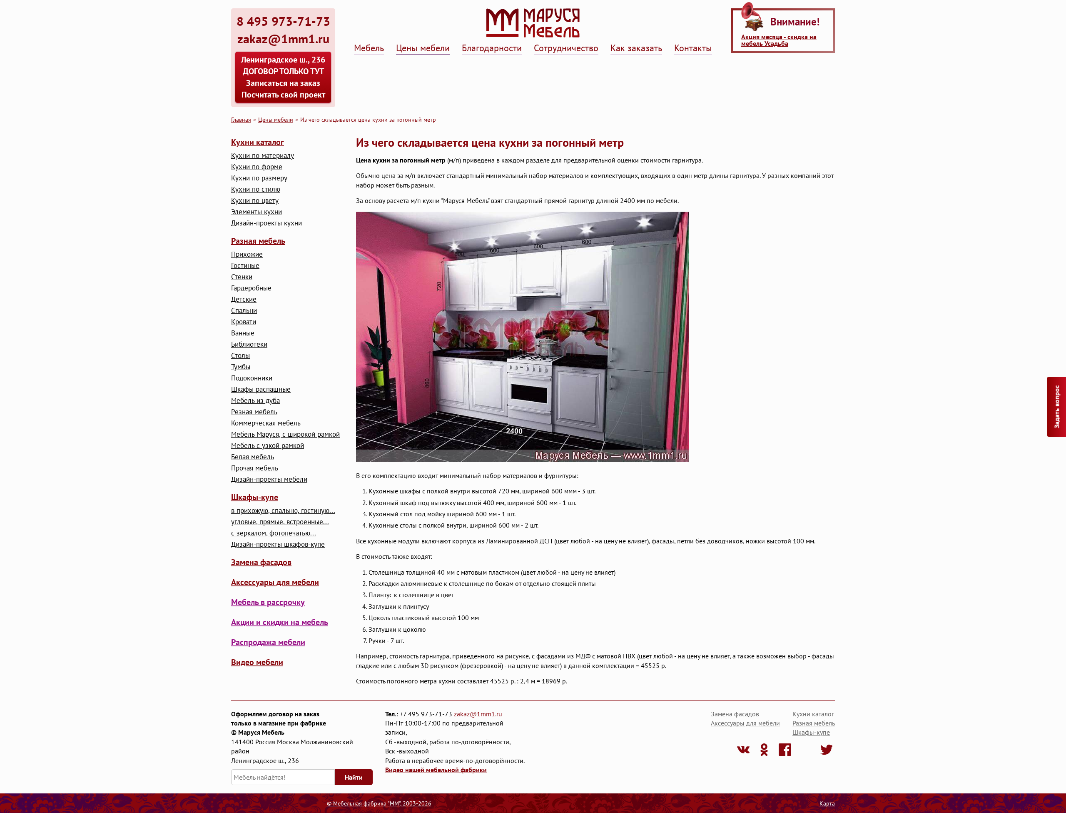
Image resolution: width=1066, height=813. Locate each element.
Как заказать (636, 48)
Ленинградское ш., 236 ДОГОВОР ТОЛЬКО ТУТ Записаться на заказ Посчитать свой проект (283, 77)
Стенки (241, 276)
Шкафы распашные (261, 389)
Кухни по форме (256, 166)
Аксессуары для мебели (275, 582)
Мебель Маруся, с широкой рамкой (285, 434)
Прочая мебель (254, 468)
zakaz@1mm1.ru (478, 714)
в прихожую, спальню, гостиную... (283, 510)
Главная (241, 119)
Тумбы (240, 366)
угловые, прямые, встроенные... (280, 521)
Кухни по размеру (259, 178)
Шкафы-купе (254, 497)
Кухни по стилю (255, 189)
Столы (240, 355)
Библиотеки (249, 344)
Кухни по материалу (262, 155)
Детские (244, 299)
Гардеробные (251, 288)
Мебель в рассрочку (268, 602)
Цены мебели (423, 48)
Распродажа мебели (268, 642)
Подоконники (251, 378)
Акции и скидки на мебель (279, 622)
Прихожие (247, 254)
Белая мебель (252, 456)
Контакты (693, 48)
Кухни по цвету (255, 200)
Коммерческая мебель (266, 423)
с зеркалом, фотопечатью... (273, 533)
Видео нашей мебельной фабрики (436, 769)
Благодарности (492, 48)
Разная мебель (258, 240)
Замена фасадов (261, 562)
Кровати (243, 321)
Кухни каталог (257, 142)
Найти (354, 777)
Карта (827, 803)
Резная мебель (254, 411)
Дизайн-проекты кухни (266, 223)
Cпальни (244, 310)
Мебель (369, 48)
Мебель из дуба (255, 400)
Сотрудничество (566, 48)
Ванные (242, 333)
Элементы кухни (256, 211)
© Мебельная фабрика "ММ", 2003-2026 (379, 803)
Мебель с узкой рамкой (267, 445)
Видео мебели (257, 662)
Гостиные (245, 265)
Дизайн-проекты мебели (269, 479)
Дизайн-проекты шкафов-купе (278, 544)
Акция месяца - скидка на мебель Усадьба (779, 40)
